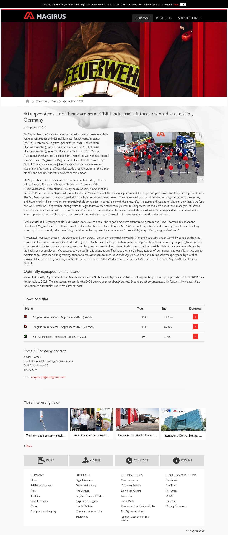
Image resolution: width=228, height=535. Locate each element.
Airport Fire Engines (87, 501)
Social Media (128, 501)
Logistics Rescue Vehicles (89, 496)
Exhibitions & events (42, 485)
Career (95, 460)
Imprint (186, 460)
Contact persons (130, 480)
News (34, 480)
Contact (141, 460)
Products (164, 18)
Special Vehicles (84, 506)
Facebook (171, 480)
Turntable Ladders (86, 485)
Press (54, 101)
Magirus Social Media (181, 475)
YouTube (171, 485)
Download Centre (131, 490)
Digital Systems (84, 480)
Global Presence (39, 501)
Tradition (36, 496)
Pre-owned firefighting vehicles (138, 506)
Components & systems (89, 511)
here (176, 4)
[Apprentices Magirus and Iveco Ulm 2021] (159, 157)
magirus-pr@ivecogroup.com (48, 377)
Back (29, 446)
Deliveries (126, 496)
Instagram (171, 490)
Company (142, 18)
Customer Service (131, 485)
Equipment (82, 516)
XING (169, 496)
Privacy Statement (176, 506)
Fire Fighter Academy (133, 511)
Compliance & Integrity (43, 511)
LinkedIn (171, 501)
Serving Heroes (189, 18)
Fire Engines (82, 490)
